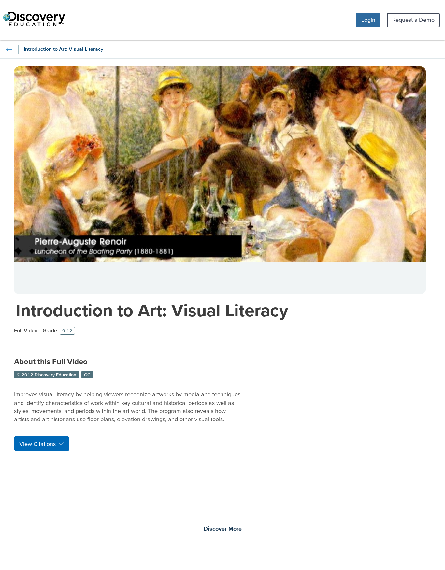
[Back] (9, 49)
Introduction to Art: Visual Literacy (152, 310)
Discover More (223, 529)
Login (368, 19)
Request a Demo (413, 19)
